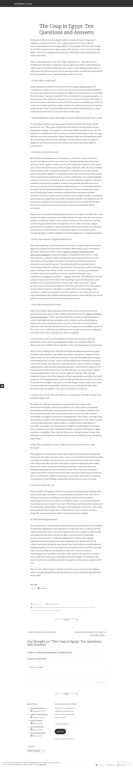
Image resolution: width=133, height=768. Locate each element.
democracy (81, 607)
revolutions (56, 610)
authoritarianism (61, 607)
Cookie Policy (42, 764)
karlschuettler (53, 604)
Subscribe (60, 731)
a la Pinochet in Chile (63, 342)
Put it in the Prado (36, 727)
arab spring (37, 607)
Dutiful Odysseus (36, 720)
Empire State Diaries (38, 708)
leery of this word (82, 87)
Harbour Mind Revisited (38, 714)
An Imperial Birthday (38, 733)
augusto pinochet (48, 607)
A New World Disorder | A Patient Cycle (54, 652)
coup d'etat (73, 607)
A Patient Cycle (23, 3)
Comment (98, 682)
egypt (88, 607)
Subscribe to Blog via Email (66, 704)
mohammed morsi (44, 610)
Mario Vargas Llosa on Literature (41, 632)
